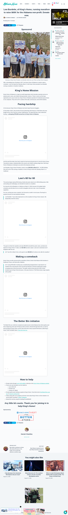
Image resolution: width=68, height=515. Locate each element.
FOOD (39, 3)
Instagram (24, 397)
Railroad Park (57, 46)
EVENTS (33, 3)
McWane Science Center (59, 36)
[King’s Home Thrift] (26, 416)
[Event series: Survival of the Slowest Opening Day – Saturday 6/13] (63, 30)
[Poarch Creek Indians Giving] (34, 511)
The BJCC (57, 55)
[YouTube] (52, 4)
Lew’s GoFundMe (21, 383)
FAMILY (44, 3)
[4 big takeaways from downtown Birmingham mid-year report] (12, 465)
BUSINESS (27, 3)
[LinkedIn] (56, 3)
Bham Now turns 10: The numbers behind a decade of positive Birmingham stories (34, 475)
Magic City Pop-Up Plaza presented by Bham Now (60, 43)
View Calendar (58, 58)
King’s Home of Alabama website (41, 383)
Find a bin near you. (22, 330)
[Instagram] (54, 3)
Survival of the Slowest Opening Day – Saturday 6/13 (60, 33)
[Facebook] (52, 3)
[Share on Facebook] (5, 25)
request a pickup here (14, 393)
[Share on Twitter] (14, 25)
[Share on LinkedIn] (10, 25)
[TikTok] (57, 3)
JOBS (21, 3)
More (49, 3)
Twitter (19, 397)
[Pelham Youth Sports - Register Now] (34, 495)
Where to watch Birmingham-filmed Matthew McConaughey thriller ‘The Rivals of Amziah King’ (55, 475)
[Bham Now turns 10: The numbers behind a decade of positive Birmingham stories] (33, 465)
